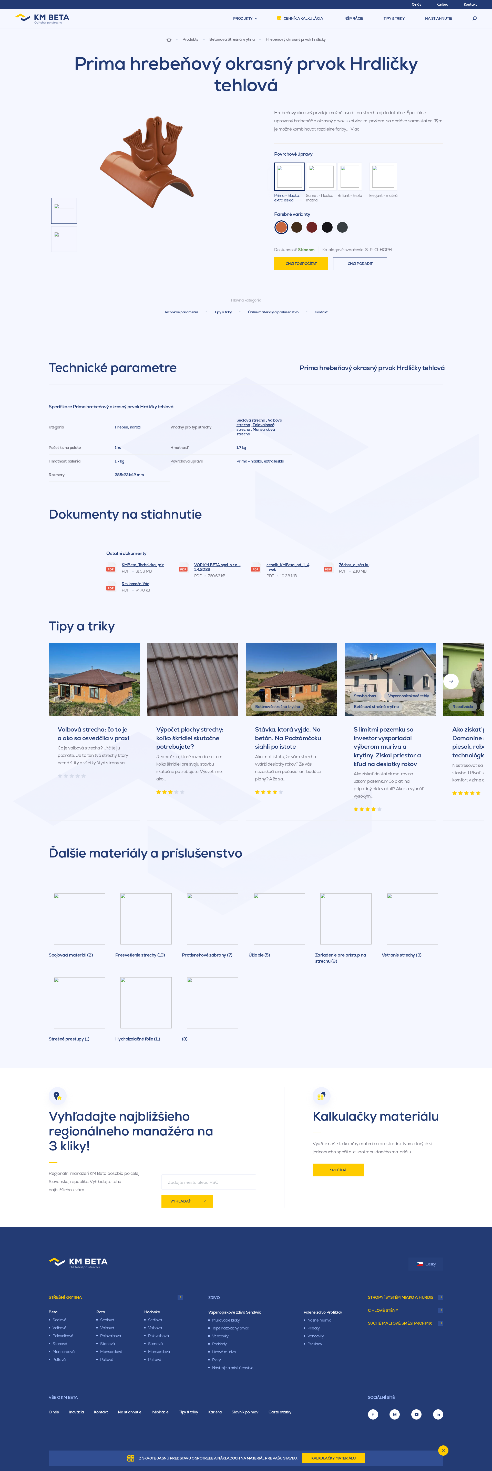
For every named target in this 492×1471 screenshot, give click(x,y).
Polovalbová (63, 1335)
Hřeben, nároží (128, 427)
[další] (451, 681)
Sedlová (59, 1319)
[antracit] (342, 227)
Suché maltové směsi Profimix (400, 1323)
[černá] (327, 227)
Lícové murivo (224, 1351)
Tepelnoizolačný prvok (230, 1328)
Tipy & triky (188, 1412)
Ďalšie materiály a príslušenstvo (273, 312)
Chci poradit (360, 263)
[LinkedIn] (438, 1414)
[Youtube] (416, 1414)
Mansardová (63, 1351)
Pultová (59, 1359)
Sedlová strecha (251, 420)
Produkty (190, 39)
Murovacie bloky (226, 1320)
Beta (53, 1311)
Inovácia (76, 1412)
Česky (430, 1264)
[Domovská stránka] (169, 39)
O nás (54, 1412)
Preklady (219, 1343)
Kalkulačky (333, 1458)
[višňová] (312, 227)
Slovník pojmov (245, 1412)
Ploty (216, 1359)
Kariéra (215, 1412)
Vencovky (220, 1336)
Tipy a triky (223, 312)
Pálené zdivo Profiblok (323, 1312)
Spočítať (338, 1170)
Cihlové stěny (383, 1310)
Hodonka (152, 1311)
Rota (100, 1311)
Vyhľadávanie (475, 18)
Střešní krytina (65, 1297)
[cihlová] (281, 227)
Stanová (60, 1343)
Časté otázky (280, 1412)
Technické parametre (181, 312)
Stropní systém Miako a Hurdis (400, 1297)
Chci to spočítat (301, 263)
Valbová (59, 1327)
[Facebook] (373, 1414)
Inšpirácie (160, 1412)
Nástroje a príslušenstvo (232, 1367)
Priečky (314, 1328)
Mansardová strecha (256, 431)
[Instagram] (394, 1414)
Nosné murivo (319, 1320)
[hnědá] (297, 227)
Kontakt (321, 312)
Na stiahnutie (129, 1412)
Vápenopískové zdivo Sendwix (234, 1312)
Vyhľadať (180, 1201)
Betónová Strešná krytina (231, 39)
